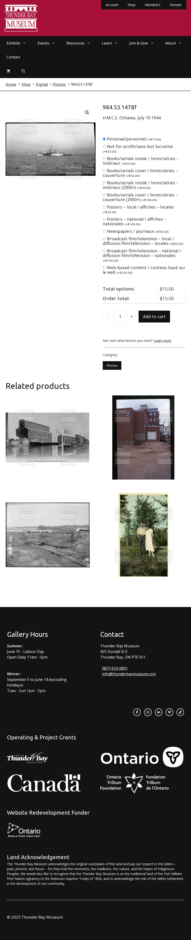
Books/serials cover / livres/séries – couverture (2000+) (140, 197)
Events (43, 43)
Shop (132, 4)
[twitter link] (169, 712)
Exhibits (13, 43)
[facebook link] (137, 712)
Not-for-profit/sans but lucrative (138, 149)
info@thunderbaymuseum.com (129, 673)
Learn (107, 43)
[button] (87, 112)
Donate (176, 4)
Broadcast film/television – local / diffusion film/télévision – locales (143, 241)
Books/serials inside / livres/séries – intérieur (141, 161)
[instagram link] (147, 712)
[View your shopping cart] (8, 71)
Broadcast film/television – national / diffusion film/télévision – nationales (142, 255)
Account (112, 4)
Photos (112, 365)
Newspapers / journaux (138, 231)
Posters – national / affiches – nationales (134, 221)
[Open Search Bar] (23, 71)
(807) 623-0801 (115, 668)
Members (152, 4)
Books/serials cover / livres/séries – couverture (140, 173)
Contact (13, 57)
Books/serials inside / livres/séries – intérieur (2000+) (141, 185)
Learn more (162, 340)
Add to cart (154, 316)
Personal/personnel (134, 139)
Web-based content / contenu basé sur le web (144, 270)
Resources (75, 43)
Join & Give (138, 43)
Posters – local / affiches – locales (138, 209)
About (170, 43)
